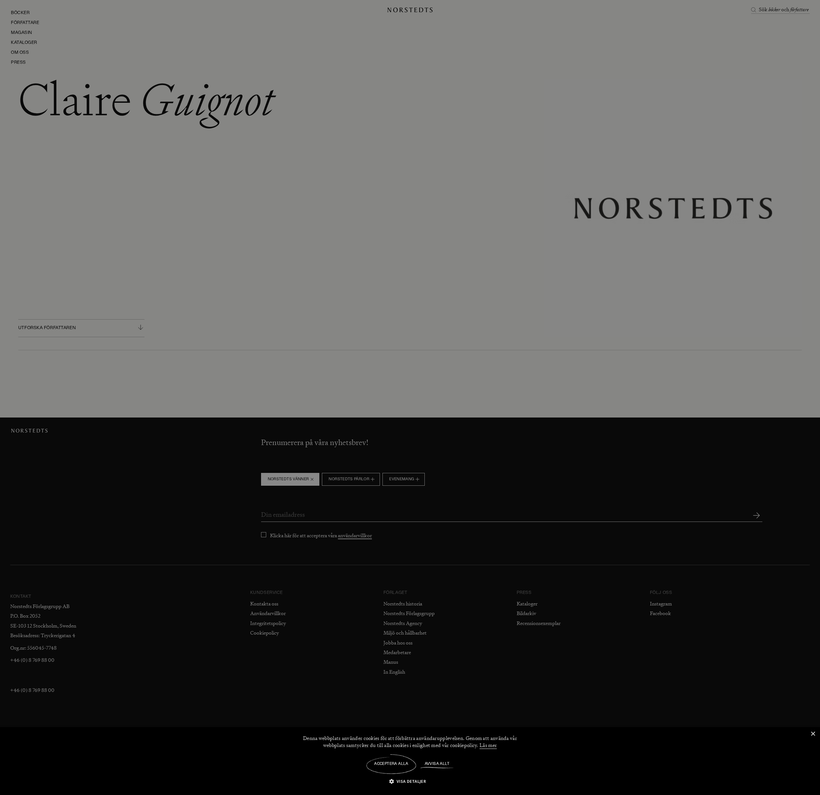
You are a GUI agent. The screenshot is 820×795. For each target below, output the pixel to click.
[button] (410, 781)
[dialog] (410, 397)
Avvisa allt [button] (437, 764)
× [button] (812, 734)
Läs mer (488, 745)
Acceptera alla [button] (391, 764)
